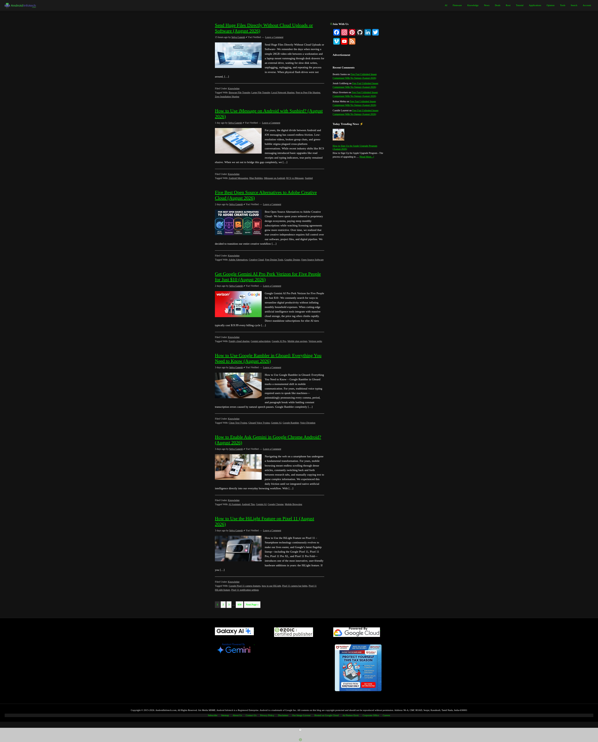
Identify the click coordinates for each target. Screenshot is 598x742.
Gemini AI (276, 422)
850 (240, 604)
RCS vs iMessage (295, 178)
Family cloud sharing (239, 341)
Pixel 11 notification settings (245, 590)
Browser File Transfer (239, 92)
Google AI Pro (279, 341)
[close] (300, 729)
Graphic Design (292, 259)
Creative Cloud (256, 259)
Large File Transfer (260, 92)
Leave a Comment (271, 122)
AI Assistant (235, 504)
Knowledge (234, 88)
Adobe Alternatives (238, 259)
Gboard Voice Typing (259, 422)
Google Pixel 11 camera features (245, 586)
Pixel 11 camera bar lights (294, 586)
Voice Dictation (307, 422)
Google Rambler (291, 422)
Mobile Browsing (293, 504)
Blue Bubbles (256, 178)
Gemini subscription (261, 341)
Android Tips (248, 504)
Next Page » (252, 605)
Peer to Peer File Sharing (308, 92)
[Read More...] (366, 157)
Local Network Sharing (282, 92)
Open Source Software (312, 259)
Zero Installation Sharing (227, 96)
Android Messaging (238, 178)
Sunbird (309, 178)
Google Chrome (276, 504)
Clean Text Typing (238, 422)
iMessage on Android (274, 178)
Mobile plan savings (297, 341)
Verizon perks (315, 341)
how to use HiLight (271, 586)
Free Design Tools (274, 259)
